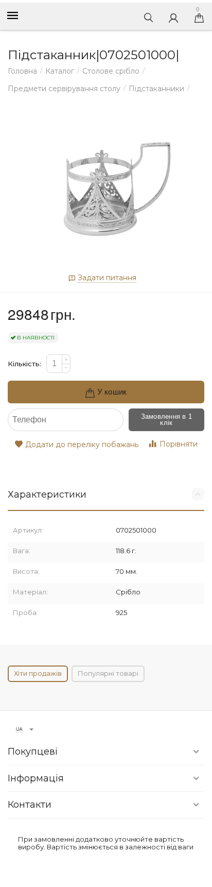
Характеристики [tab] (47, 494)
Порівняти (179, 444)
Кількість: (24, 364)
